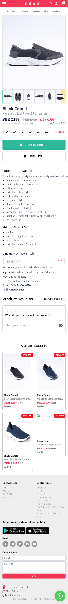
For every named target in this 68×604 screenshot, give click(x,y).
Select (60, 260)
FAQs (38, 510)
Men (13, 11)
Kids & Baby (8, 494)
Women (6, 491)
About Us (40, 491)
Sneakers (35, 11)
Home (5, 11)
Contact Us (41, 487)
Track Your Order (43, 504)
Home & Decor (9, 497)
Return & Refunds (44, 497)
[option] (6, 97)
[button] (51, 3)
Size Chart (60, 132)
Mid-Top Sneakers (51, 11)
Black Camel (14, 108)
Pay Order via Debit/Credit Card (50, 507)
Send (34, 576)
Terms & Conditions (45, 500)
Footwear (23, 11)
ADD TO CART (35, 144)
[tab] (34, 171)
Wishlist (35, 156)
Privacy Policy (42, 494)
